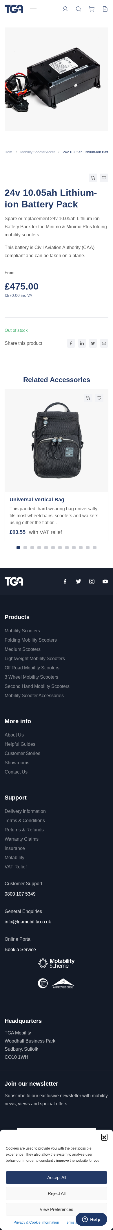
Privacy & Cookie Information (36, 1222)
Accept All (56, 1177)
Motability (14, 857)
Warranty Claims (22, 839)
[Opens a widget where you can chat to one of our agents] (91, 1220)
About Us (14, 734)
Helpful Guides (20, 744)
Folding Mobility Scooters (31, 640)
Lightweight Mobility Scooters (35, 658)
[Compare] (93, 178)
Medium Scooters (23, 649)
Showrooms (17, 762)
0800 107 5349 (20, 894)
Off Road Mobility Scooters (32, 667)
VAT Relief (16, 866)
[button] (104, 1137)
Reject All (56, 1193)
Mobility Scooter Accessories (42, 152)
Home (9, 152)
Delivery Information (25, 811)
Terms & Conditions (25, 820)
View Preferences (56, 1209)
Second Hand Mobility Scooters (37, 686)
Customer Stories (22, 753)
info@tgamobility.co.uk (28, 921)
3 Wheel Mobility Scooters (31, 677)
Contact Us (16, 771)
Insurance (15, 848)
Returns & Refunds (24, 829)
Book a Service (20, 949)
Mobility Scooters (22, 630)
